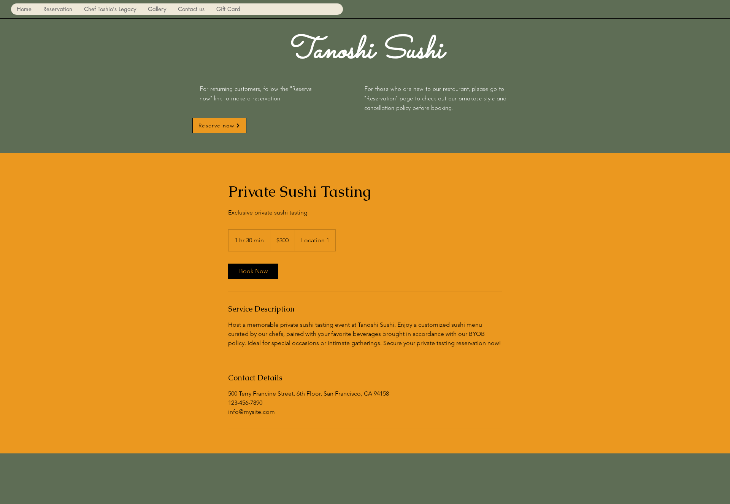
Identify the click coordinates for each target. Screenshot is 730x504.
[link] (253, 271)
